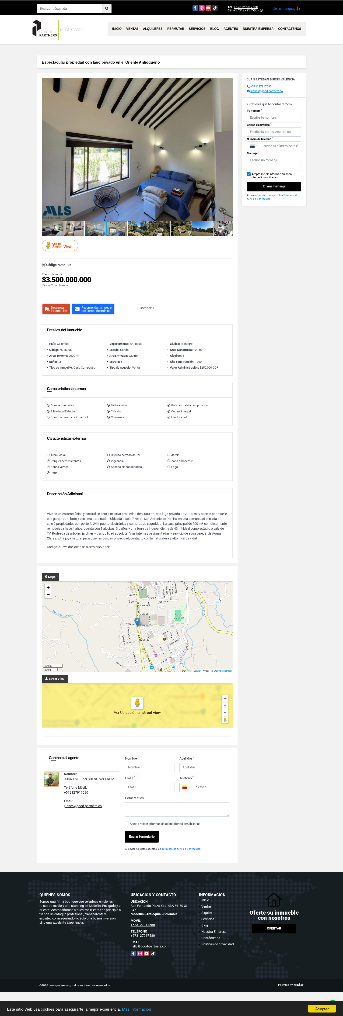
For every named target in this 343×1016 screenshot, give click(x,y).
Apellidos (186, 758)
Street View (62, 245)
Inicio (117, 29)
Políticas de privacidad (217, 944)
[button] (228, 82)
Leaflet (197, 670)
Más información (136, 1009)
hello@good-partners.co (148, 946)
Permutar (175, 29)
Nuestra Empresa (258, 29)
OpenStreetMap (223, 670)
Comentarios (134, 798)
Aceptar (322, 1009)
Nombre (132, 758)
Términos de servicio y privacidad (181, 848)
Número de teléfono (260, 139)
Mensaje (253, 153)
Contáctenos (289, 29)
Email (130, 778)
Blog (214, 29)
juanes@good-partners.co (83, 806)
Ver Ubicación (125, 712)
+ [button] (48, 588)
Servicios (197, 29)
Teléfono (186, 778)
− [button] (48, 595)
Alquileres (153, 29)
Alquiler (206, 913)
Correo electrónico (259, 125)
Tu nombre (254, 110)
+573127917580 (246, 7)
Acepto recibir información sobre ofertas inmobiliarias (165, 824)
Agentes (231, 29)
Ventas (132, 29)
